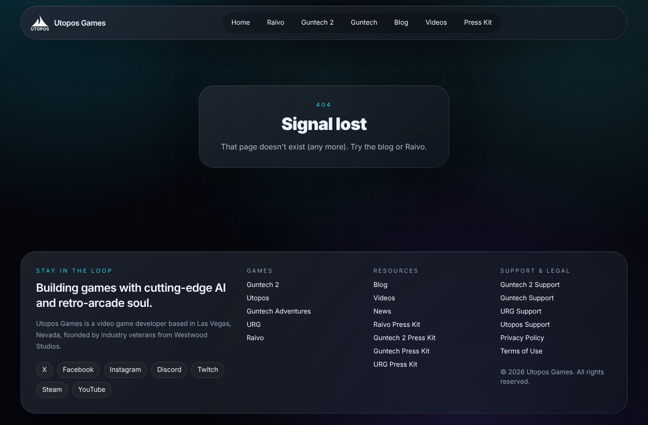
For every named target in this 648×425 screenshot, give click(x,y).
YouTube (91, 390)
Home (240, 22)
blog (386, 146)
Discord (169, 370)
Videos (436, 22)
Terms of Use (521, 351)
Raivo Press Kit (396, 325)
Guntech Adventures (279, 311)
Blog (401, 22)
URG (254, 325)
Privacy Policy (522, 338)
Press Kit (477, 22)
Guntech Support (527, 298)
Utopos (258, 298)
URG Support (521, 311)
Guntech (364, 22)
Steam (52, 390)
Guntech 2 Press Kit (404, 338)
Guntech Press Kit (401, 351)
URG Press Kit (395, 364)
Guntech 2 (317, 22)
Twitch (207, 370)
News (382, 311)
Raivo (275, 22)
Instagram (125, 370)
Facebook (78, 370)
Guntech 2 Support (530, 285)
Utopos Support (525, 325)
